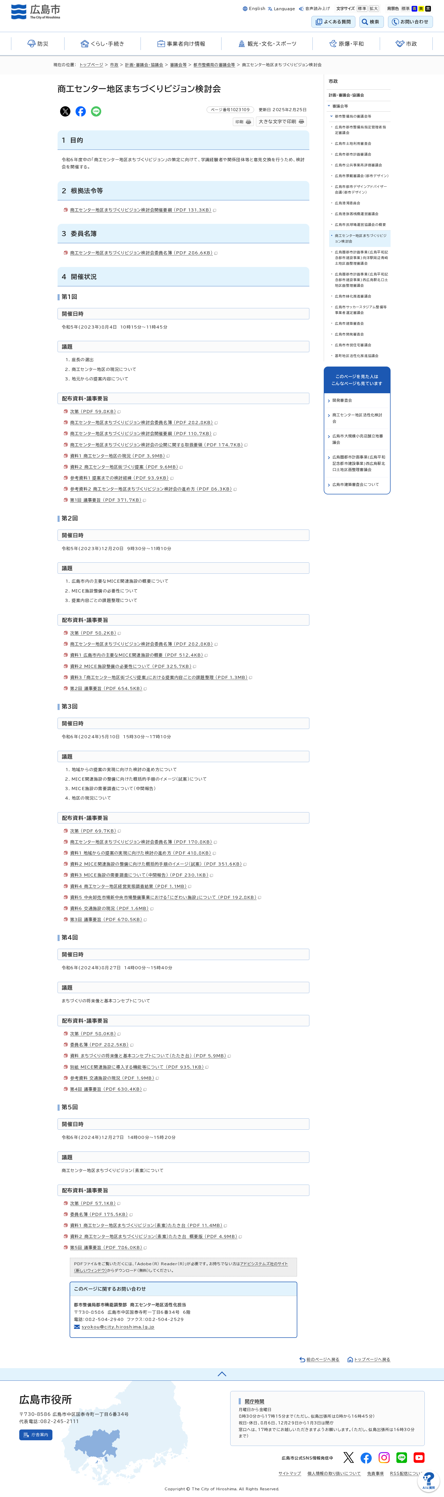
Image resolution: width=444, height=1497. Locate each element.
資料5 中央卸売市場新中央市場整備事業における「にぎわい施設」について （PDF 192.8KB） (163, 897)
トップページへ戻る (373, 1359)
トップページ (91, 65)
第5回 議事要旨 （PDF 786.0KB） (106, 1247)
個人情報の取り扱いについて (334, 1473)
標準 (361, 9)
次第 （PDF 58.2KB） (93, 633)
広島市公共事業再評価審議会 (359, 165)
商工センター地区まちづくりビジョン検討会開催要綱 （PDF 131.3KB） (141, 210)
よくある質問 (337, 22)
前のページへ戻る (323, 1359)
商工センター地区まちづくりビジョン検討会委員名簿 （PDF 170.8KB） (141, 842)
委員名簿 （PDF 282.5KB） (99, 1045)
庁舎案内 (40, 1435)
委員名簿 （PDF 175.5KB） (99, 1214)
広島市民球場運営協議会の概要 (360, 224)
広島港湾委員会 (347, 203)
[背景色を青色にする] (414, 9)
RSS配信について (407, 1473)
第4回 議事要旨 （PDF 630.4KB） (106, 1089)
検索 (375, 22)
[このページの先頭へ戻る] (222, 1374)
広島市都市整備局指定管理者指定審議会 (360, 130)
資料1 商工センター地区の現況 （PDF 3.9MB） (117, 456)
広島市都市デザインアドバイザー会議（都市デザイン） (361, 189)
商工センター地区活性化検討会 (357, 418)
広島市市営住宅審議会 (353, 345)
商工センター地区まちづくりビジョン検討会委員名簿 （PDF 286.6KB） (141, 253)
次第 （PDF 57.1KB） (93, 1203)
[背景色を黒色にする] (428, 9)
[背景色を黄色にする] (421, 9)
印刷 (239, 122)
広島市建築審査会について (355, 484)
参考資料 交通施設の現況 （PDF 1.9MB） (112, 1078)
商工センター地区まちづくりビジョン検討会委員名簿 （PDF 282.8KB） (141, 422)
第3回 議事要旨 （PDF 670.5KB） (106, 919)
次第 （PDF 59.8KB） (93, 411)
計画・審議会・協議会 (144, 65)
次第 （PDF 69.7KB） (93, 831)
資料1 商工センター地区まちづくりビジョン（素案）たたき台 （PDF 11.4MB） (146, 1225)
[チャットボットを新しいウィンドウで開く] (428, 1491)
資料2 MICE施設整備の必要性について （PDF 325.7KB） (131, 666)
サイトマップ (290, 1473)
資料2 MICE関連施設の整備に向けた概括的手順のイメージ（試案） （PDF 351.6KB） (156, 864)
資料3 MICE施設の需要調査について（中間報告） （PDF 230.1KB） (139, 875)
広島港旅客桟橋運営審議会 (357, 214)
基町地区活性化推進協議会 (357, 356)
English (257, 9)
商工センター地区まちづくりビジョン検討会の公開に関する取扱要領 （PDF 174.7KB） (156, 445)
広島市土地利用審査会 (353, 143)
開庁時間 (255, 1401)
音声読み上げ (317, 9)
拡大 (373, 9)
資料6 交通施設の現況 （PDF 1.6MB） (109, 908)
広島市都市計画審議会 (353, 154)
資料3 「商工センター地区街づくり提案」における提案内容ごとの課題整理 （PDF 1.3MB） (159, 677)
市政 (114, 65)
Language (284, 9)
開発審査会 (342, 400)
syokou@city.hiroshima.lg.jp (118, 1327)
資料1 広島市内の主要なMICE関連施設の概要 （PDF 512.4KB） (136, 655)
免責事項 (375, 1473)
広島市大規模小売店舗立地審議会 (357, 439)
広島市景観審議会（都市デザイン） (362, 176)
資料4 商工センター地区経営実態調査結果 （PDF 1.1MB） (128, 886)
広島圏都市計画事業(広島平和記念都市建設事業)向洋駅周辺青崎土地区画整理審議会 (361, 258)
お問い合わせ (415, 22)
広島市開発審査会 (349, 334)
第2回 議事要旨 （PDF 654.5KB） (106, 688)
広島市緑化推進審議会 (353, 296)
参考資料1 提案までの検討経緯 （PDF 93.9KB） (119, 478)
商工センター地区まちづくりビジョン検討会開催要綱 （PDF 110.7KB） (141, 433)
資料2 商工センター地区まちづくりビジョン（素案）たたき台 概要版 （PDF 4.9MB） (153, 1236)
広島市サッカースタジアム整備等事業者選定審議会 (361, 309)
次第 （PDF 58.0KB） (93, 1034)
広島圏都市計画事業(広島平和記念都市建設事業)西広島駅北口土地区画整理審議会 (361, 280)
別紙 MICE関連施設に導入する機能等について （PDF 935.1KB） (137, 1067)
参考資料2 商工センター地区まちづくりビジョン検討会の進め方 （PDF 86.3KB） (151, 489)
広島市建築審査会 (349, 323)
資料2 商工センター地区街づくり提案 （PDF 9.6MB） (124, 467)
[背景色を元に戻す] (406, 9)
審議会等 (178, 65)
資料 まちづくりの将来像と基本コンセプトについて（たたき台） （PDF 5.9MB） (148, 1056)
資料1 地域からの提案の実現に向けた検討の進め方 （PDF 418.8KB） (140, 853)
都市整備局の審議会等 (214, 65)
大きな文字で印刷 (277, 121)
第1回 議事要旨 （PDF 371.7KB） (106, 500)
